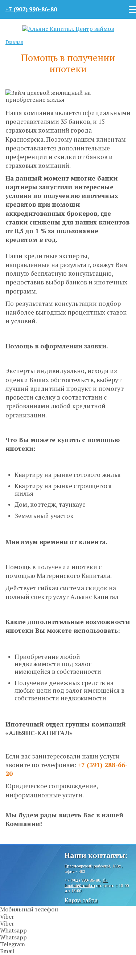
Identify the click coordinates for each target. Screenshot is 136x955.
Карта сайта (81, 900)
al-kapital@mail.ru (86, 882)
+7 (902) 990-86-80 (31, 9)
